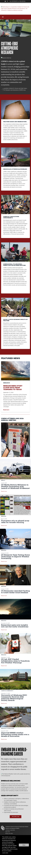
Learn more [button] (5, 852)
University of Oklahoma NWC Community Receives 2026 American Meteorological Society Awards (14, 697)
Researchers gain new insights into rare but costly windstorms (14, 626)
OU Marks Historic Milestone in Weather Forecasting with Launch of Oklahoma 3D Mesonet (15, 486)
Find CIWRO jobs (15, 816)
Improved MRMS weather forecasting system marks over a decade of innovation (15, 734)
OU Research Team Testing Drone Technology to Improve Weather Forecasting (15, 556)
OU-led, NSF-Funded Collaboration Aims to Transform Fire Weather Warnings (15, 661)
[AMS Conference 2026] (15, 439)
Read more (4, 491)
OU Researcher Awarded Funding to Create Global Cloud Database (15, 592)
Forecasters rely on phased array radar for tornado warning (15, 521)
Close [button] (23, 845)
